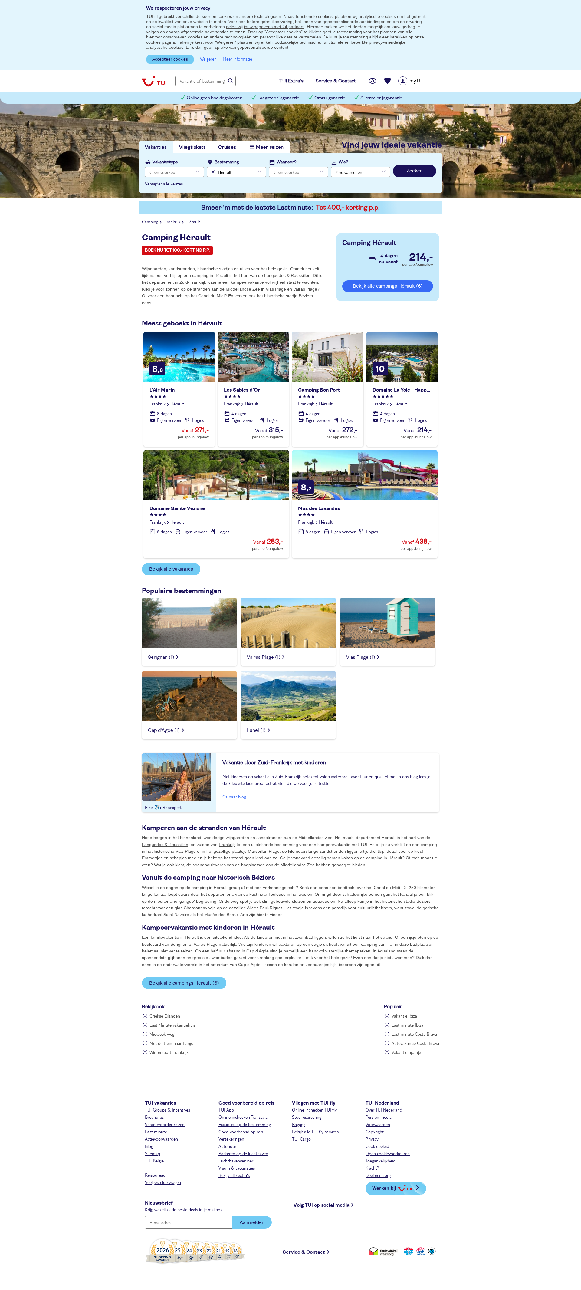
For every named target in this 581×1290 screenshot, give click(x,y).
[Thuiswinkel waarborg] (384, 1251)
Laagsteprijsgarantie (278, 98)
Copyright (375, 1131)
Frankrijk (227, 844)
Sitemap (152, 1153)
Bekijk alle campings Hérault (388, 286)
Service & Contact (304, 1252)
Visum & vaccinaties (236, 1168)
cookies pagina (160, 42)
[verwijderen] (212, 172)
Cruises (227, 147)
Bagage (298, 1124)
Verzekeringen (231, 1139)
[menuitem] (418, 81)
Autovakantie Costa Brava (415, 1043)
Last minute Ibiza (407, 1025)
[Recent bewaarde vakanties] (387, 81)
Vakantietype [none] (165, 162)
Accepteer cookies (170, 59)
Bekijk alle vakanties (171, 569)
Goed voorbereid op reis (240, 1131)
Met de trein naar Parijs (171, 1043)
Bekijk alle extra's (234, 1175)
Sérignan (179, 944)
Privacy (372, 1139)
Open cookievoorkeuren (388, 1153)
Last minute (156, 1131)
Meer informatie (237, 59)
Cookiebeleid (377, 1146)
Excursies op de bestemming (244, 1124)
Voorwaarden (378, 1124)
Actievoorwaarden (161, 1139)
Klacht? (372, 1168)
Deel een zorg (378, 1175)
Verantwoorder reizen (165, 1124)
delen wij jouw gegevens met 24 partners (265, 26)
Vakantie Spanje (406, 1052)
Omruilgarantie (329, 98)
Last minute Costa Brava (414, 1034)
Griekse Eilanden (164, 1015)
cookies (225, 16)
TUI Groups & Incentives (167, 1109)
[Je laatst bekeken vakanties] (372, 81)
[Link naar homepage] (154, 81)
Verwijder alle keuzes (164, 183)
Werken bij (384, 1188)
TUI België (154, 1160)
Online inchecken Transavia (243, 1117)
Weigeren (208, 59)
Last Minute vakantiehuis (172, 1025)
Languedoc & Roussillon (165, 844)
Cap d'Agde (257, 950)
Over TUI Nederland (384, 1109)
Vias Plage (186, 851)
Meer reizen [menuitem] (270, 147)
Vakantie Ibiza (404, 1015)
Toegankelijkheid (381, 1160)
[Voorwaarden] (419, 1251)
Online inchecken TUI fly (314, 1109)
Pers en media (379, 1117)
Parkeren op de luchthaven (243, 1153)
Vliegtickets (192, 147)
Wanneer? (287, 162)
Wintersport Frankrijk (169, 1052)
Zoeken (414, 170)
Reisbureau (155, 1175)
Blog (149, 1146)
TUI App (226, 1109)
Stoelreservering (306, 1117)
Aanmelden (252, 1222)
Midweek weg (161, 1034)
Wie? (343, 162)
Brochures (154, 1117)
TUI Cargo (301, 1139)
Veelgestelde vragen (163, 1182)
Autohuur (227, 1146)
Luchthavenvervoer (235, 1160)
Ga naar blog (234, 796)
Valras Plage (206, 944)
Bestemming (227, 162)
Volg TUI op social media (322, 1205)
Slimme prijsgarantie (381, 98)
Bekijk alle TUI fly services (315, 1131)
